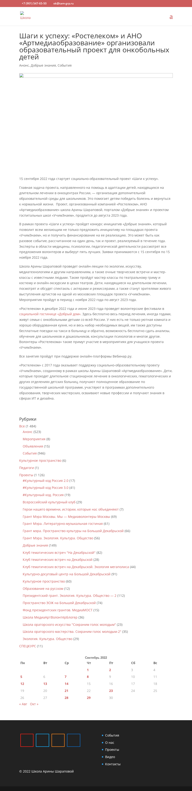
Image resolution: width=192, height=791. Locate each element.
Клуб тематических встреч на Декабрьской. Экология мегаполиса (76, 567)
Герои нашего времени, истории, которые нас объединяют (71, 509)
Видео (110, 757)
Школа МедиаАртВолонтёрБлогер (50, 617)
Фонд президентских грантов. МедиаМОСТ (57, 610)
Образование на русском (43, 588)
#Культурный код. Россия (43, 495)
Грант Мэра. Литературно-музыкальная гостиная (63, 523)
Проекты (26, 475)
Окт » (34, 704)
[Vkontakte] (73, 740)
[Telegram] (42, 740)
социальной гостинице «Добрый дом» (50, 314)
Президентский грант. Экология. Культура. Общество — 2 (69, 595)
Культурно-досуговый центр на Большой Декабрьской (67, 574)
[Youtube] (27, 740)
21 (66, 690)
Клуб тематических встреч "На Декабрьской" (59, 552)
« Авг (23, 704)
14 (66, 683)
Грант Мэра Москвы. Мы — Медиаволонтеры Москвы (66, 516)
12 (22, 683)
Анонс (24, 65)
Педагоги (26, 467)
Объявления (33, 446)
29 (89, 697)
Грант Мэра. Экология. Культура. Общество (58, 538)
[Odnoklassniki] (58, 740)
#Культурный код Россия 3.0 (45, 487)
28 (66, 697)
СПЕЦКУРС (27, 646)
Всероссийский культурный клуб (49, 502)
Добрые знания (43, 65)
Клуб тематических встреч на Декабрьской (57, 559)
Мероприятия (34, 439)
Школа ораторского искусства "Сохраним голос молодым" (69, 624)
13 (45, 683)
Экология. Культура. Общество (47, 639)
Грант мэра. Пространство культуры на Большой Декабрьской (73, 531)
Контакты (113, 764)
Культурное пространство (40, 460)
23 (111, 690)
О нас (109, 742)
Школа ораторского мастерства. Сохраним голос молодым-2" (72, 631)
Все (22, 426)
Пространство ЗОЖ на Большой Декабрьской (59, 603)
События (65, 65)
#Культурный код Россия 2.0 (45, 480)
